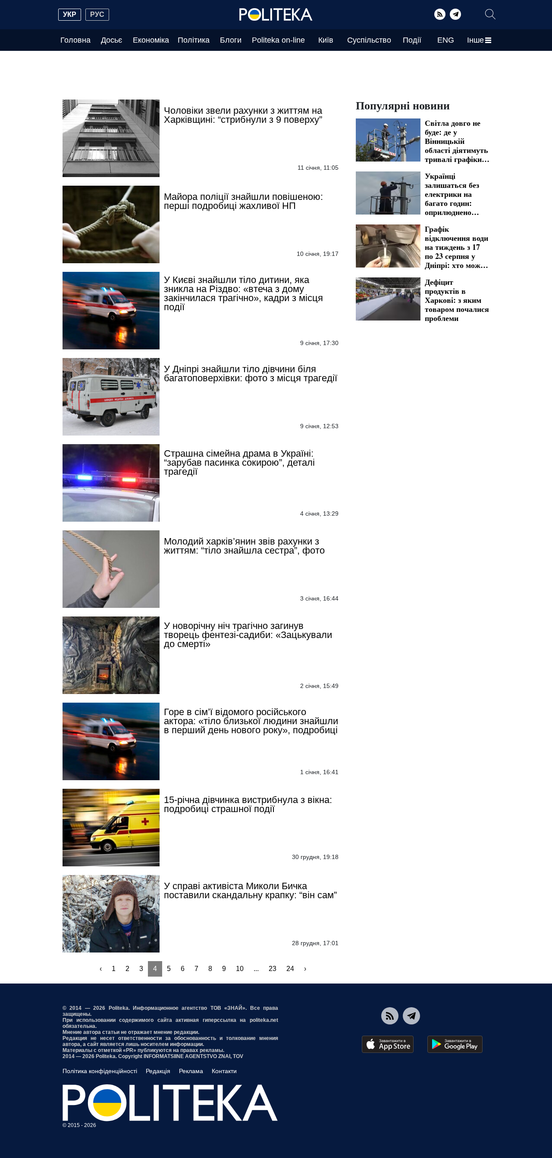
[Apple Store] (387, 1044)
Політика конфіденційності (100, 1071)
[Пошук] (490, 14)
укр (69, 14)
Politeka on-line (278, 40)
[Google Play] (455, 1044)
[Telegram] (455, 14)
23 (272, 968)
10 (240, 968)
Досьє (111, 40)
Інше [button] (475, 40)
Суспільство (369, 40)
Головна (75, 40)
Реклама (191, 1071)
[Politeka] (276, 14)
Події (412, 40)
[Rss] (439, 14)
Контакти (224, 1071)
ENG (445, 40)
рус (97, 14)
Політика (194, 40)
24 (290, 968)
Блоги (231, 40)
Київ (325, 40)
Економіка (151, 40)
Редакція (158, 1071)
